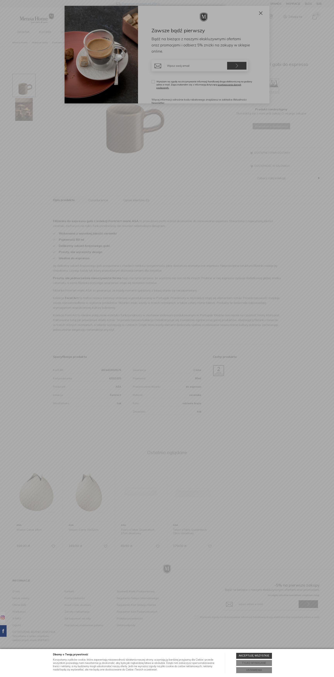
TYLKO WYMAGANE (254, 663)
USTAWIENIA (254, 670)
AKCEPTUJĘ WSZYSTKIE (254, 655)
